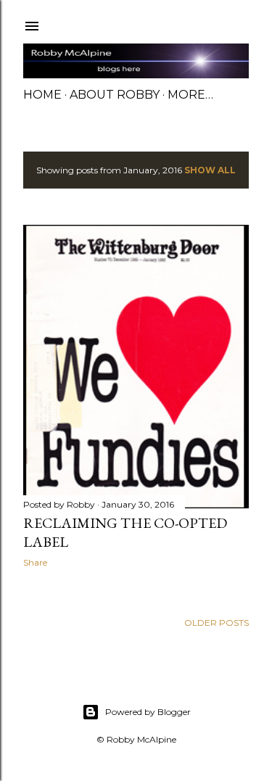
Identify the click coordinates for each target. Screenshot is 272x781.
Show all (210, 170)
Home (42, 95)
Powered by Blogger (148, 711)
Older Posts (216, 622)
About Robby (115, 95)
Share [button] (35, 562)
